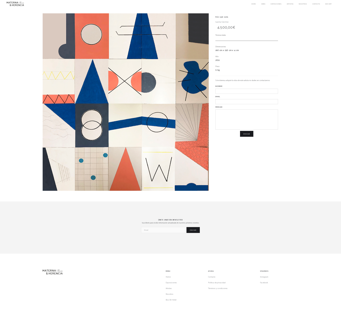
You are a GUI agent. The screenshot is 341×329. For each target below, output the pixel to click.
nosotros (303, 4)
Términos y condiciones (218, 288)
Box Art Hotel (171, 299)
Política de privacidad (217, 282)
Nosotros (169, 294)
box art (328, 4)
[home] (15, 4)
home (253, 4)
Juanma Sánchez (222, 21)
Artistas (290, 4)
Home (168, 276)
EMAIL (217, 96)
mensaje (218, 107)
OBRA (263, 4)
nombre (218, 86)
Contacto (316, 4)
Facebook (264, 282)
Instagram (264, 276)
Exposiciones (276, 4)
